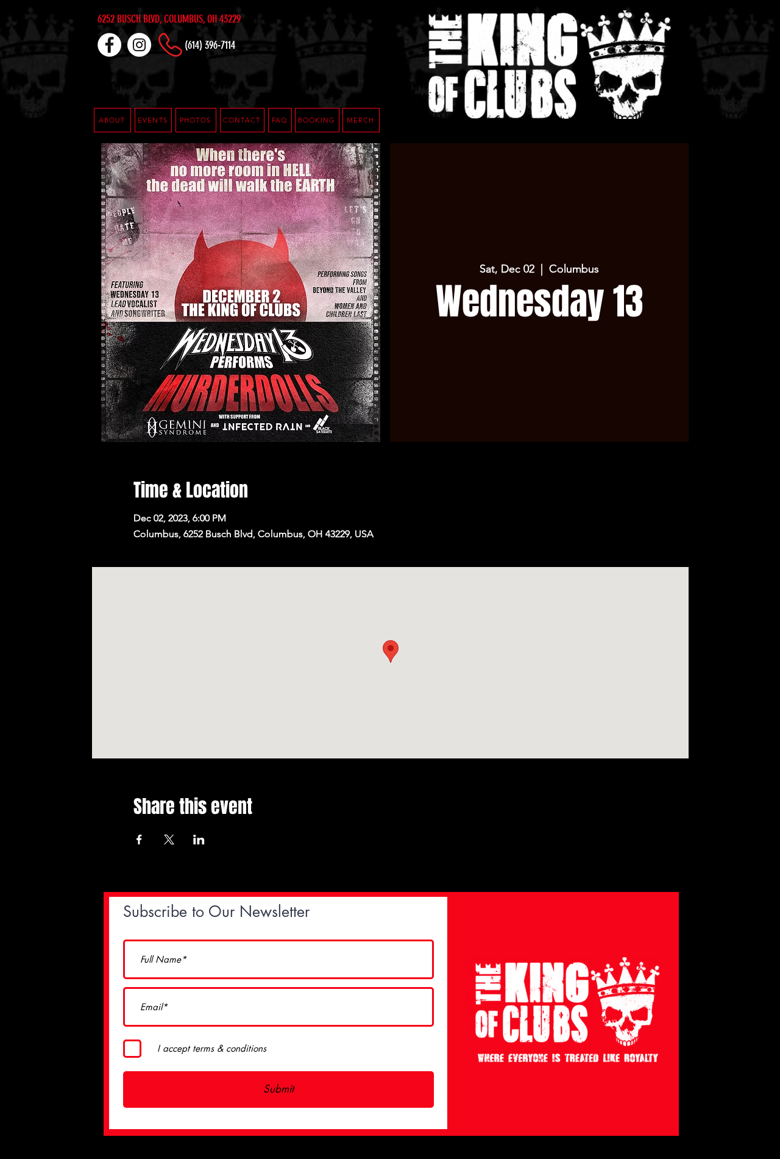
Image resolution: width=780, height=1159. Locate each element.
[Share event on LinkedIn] (199, 839)
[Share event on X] (169, 839)
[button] (280, 120)
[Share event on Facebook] (139, 839)
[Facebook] (109, 45)
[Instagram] (139, 45)
